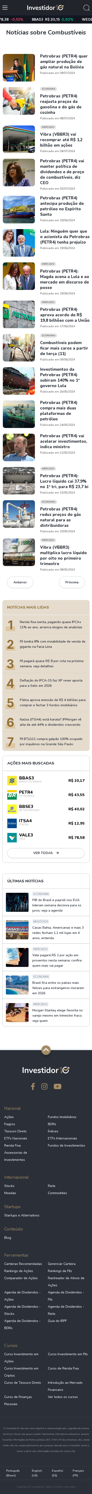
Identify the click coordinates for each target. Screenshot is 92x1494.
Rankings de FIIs (60, 1271)
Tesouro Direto (15, 1131)
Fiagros (9, 1124)
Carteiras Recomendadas (23, 1264)
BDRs (52, 1124)
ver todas (43, 853)
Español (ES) (57, 1473)
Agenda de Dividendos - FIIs (66, 1296)
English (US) (37, 1473)
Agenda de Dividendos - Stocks (22, 1310)
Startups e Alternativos (21, 1215)
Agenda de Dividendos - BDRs (22, 1324)
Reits (51, 1186)
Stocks (9, 1186)
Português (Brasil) (13, 1473)
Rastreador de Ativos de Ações (66, 1281)
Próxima (72, 582)
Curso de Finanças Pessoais (18, 1400)
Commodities (57, 1193)
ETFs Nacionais (15, 1138)
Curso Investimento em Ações (21, 1358)
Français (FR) (78, 1473)
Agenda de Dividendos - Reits (66, 1310)
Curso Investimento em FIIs (68, 1354)
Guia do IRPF (57, 1321)
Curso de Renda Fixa (63, 1368)
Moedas (10, 1193)
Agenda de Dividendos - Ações (22, 1296)
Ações (9, 1117)
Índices (53, 1131)
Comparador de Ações (21, 1278)
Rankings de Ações (18, 1271)
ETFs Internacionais (62, 1138)
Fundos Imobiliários (62, 1117)
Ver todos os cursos (63, 1397)
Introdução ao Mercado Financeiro (65, 1386)
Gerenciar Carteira (61, 1264)
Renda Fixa (12, 1145)
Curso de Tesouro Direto (22, 1382)
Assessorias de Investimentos (15, 1156)
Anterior (20, 582)
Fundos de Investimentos (66, 1145)
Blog (7, 1237)
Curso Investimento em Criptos (21, 1372)
